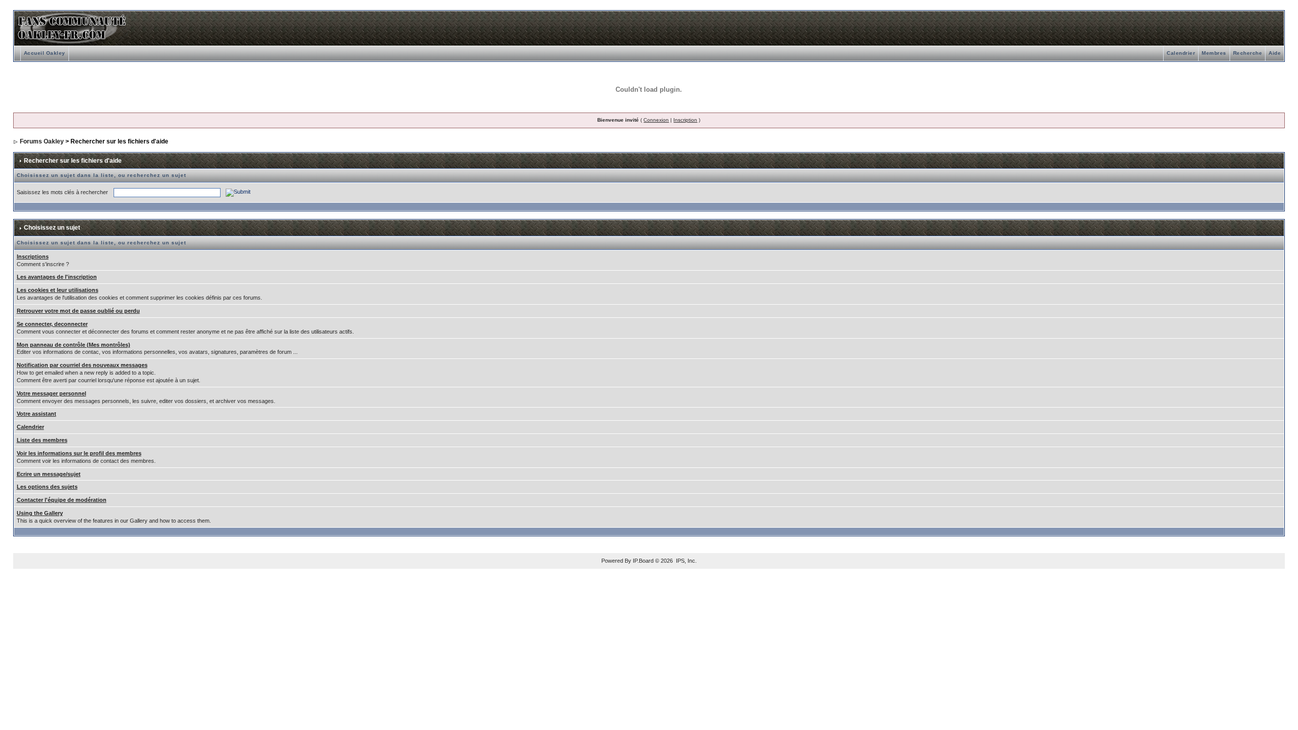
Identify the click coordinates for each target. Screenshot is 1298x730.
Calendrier (1181, 53)
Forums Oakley (42, 141)
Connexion (656, 120)
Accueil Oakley (44, 53)
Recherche (1248, 53)
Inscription (685, 120)
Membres (1214, 53)
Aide (1275, 53)
